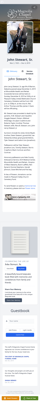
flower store (30, 188)
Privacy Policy (14, 393)
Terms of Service (25, 393)
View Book (10, 268)
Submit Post (20, 335)
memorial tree (30, 186)
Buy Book (21, 268)
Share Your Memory (13, 300)
